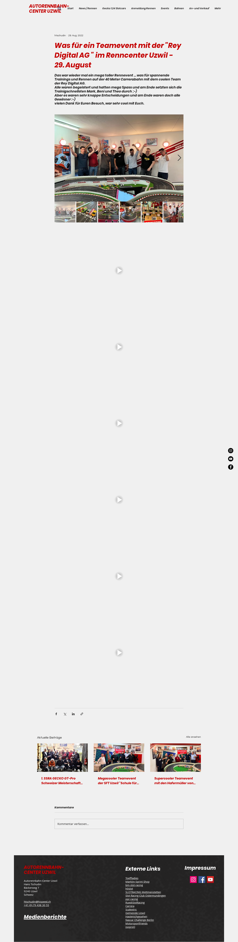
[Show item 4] (130, 212)
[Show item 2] (86, 212)
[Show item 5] (152, 212)
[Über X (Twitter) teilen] (64, 714)
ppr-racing (131, 899)
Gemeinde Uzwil (135, 913)
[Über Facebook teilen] (56, 714)
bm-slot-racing (134, 885)
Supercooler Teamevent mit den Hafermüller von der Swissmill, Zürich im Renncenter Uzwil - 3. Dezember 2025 (173, 780)
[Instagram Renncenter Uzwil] (230, 450)
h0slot (129, 888)
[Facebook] (201, 879)
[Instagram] (193, 879)
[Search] (59, 8)
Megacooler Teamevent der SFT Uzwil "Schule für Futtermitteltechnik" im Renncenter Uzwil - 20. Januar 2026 (117, 780)
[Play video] (119, 270)
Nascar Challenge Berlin (139, 920)
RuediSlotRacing (135, 902)
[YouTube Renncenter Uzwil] (230, 458)
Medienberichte (45, 917)
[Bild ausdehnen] (119, 158)
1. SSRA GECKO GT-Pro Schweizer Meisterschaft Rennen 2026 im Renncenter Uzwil (60, 780)
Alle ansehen (193, 737)
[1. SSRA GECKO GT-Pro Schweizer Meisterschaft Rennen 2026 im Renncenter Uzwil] (62, 757)
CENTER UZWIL (45, 11)
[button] (165, 8)
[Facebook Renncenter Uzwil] (230, 467)
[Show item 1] (65, 212)
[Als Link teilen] (81, 714)
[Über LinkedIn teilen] (73, 714)
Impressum (200, 868)
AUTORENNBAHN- (49, 6)
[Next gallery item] (179, 158)
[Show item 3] (108, 212)
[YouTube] (210, 879)
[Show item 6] (173, 212)
